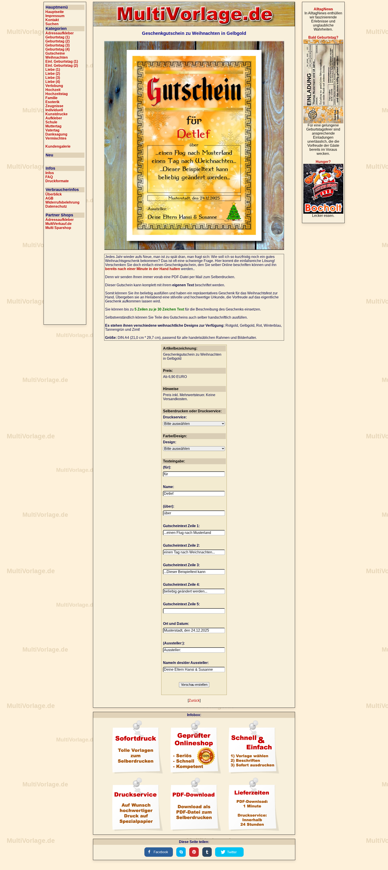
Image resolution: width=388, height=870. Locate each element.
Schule (51, 122)
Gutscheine (55, 53)
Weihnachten (56, 57)
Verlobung (54, 86)
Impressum (54, 16)
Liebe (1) (52, 69)
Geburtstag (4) (57, 49)
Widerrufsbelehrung (62, 202)
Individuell (54, 110)
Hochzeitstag (56, 94)
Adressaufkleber (59, 33)
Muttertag (53, 126)
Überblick (53, 194)
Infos (49, 173)
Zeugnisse (54, 106)
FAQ (49, 177)
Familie (51, 98)
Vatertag (52, 130)
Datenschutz (56, 206)
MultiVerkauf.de (58, 224)
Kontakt (52, 20)
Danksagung (56, 134)
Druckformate (57, 181)
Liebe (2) (52, 73)
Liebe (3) (52, 78)
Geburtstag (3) (57, 45)
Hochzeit (52, 90)
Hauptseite (54, 12)
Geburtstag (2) (57, 41)
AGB (49, 198)
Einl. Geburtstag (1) (61, 61)
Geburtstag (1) (57, 37)
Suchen (52, 24)
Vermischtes (55, 138)
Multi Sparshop (58, 228)
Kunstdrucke (56, 114)
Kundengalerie (58, 146)
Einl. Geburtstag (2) (61, 65)
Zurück (194, 700)
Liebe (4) (52, 82)
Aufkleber (53, 118)
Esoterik (52, 102)
